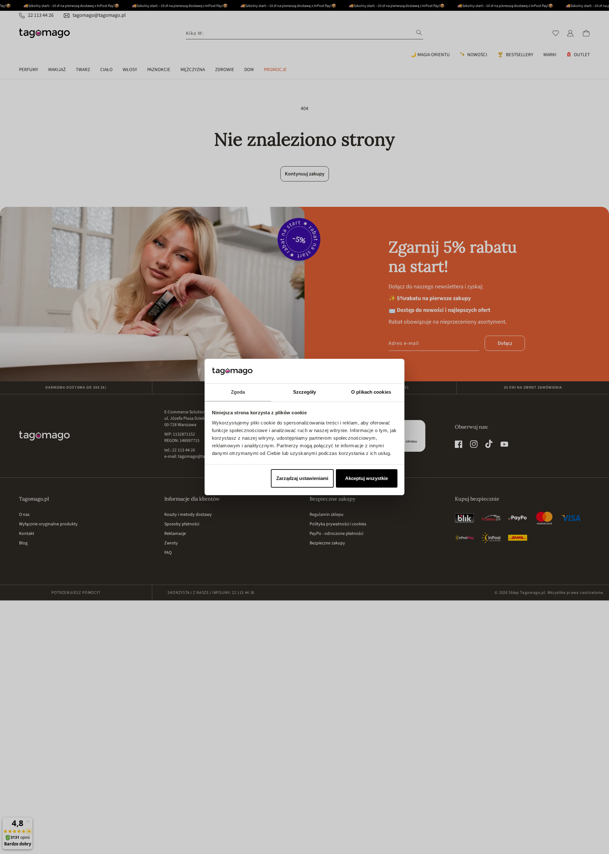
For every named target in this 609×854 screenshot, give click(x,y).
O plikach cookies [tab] (371, 392)
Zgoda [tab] (238, 392)
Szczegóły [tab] (304, 392)
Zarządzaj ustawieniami (302, 478)
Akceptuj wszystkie (366, 478)
